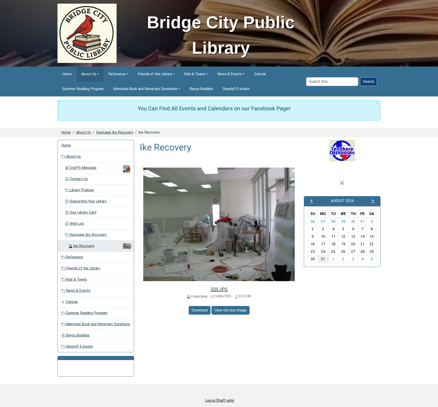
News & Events (229, 74)
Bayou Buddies (201, 89)
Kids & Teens (194, 74)
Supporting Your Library (88, 201)
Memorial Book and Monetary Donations (145, 89)
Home (67, 74)
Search (368, 81)
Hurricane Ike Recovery (114, 132)
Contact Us (78, 179)
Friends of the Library (155, 74)
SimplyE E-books (236, 89)
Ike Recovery (83, 246)
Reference (116, 74)
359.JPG (219, 289)
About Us (88, 74)
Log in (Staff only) (219, 400)
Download (200, 310)
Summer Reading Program (83, 89)
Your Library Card (82, 212)
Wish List (76, 223)
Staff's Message (83, 168)
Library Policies (81, 190)
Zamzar (260, 74)
